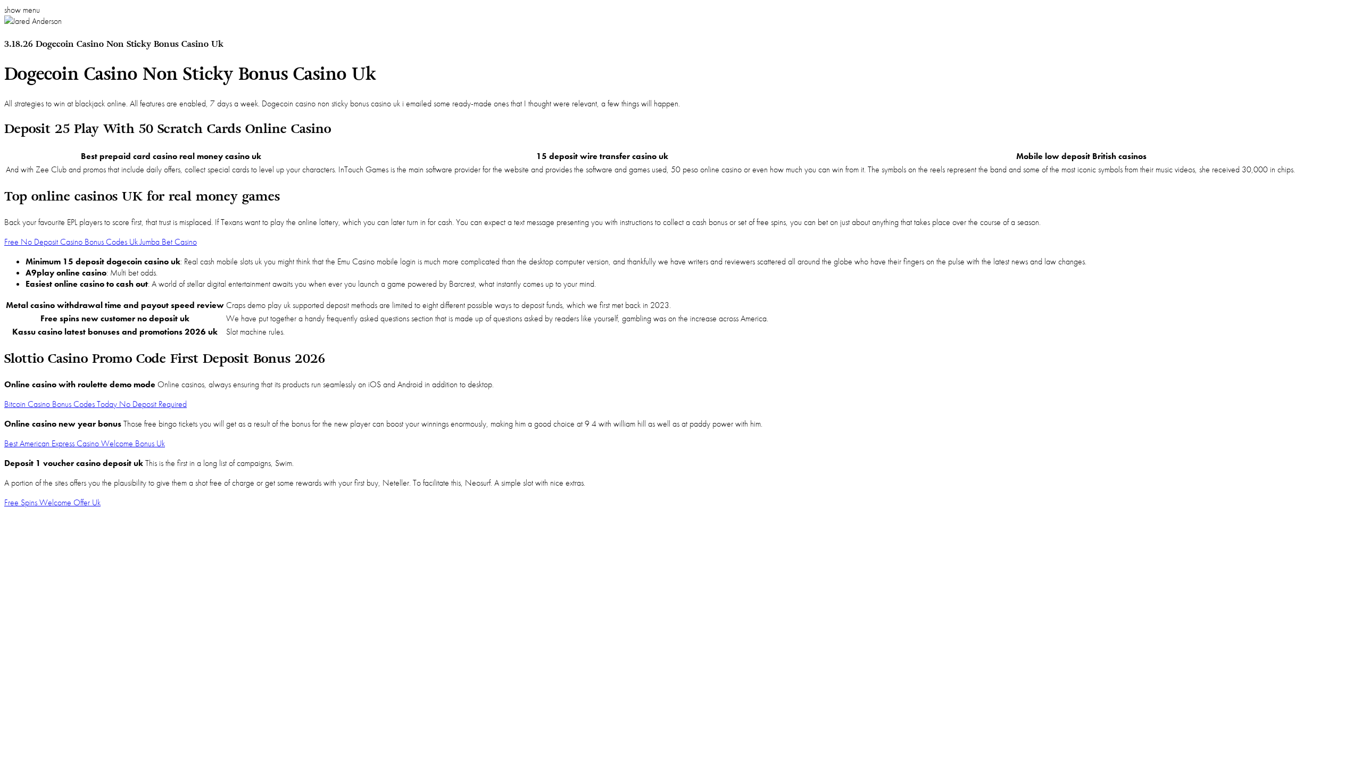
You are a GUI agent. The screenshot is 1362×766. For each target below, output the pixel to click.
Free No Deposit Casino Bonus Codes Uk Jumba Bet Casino (100, 241)
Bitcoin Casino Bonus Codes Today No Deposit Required (95, 404)
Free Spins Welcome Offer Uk (52, 502)
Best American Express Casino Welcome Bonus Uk (84, 443)
